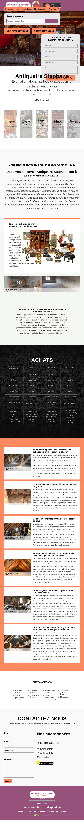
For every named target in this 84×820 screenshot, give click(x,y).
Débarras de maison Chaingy (65, 698)
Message (8, 759)
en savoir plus (26, 138)
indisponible (46, 748)
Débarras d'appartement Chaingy (19, 697)
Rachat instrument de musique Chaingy (50, 697)
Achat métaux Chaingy (34, 696)
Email (6, 742)
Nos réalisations (17, 31)
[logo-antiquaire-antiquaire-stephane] (42, 795)
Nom (6, 733)
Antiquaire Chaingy (18, 691)
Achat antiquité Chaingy (50, 691)
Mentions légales (57, 811)
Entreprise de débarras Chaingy (64, 692)
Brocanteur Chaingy (33, 691)
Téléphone (8, 750)
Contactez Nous (44, 31)
